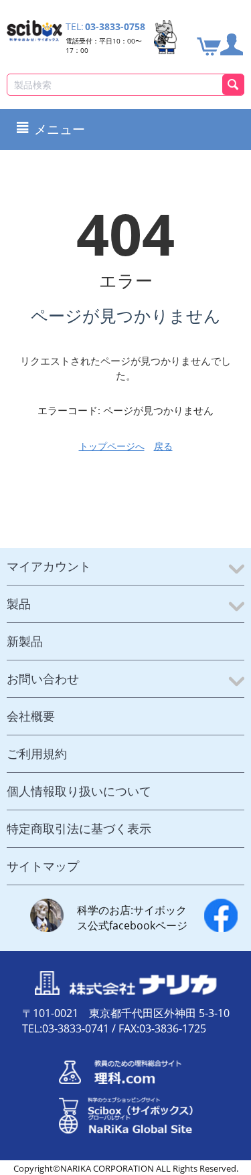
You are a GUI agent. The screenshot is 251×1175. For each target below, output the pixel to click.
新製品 (25, 641)
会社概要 (31, 716)
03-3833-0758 (115, 26)
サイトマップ (43, 866)
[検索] (233, 84)
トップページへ (112, 446)
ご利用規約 (37, 753)
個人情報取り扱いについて (79, 791)
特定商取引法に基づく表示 (79, 828)
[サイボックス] (34, 29)
